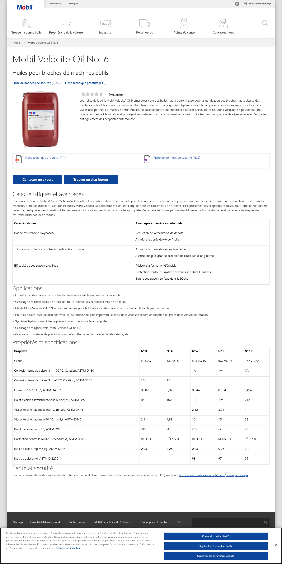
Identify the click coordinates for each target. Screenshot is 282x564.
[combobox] (231, 522)
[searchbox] (227, 522)
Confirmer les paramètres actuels (215, 556)
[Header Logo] (25, 5)
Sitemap (18, 522)
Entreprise (55, 3)
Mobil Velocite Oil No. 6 (43, 43)
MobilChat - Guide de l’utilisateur (113, 522)
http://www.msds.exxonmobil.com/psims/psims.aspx (213, 475)
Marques (73, 3)
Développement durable (154, 522)
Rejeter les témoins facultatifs (216, 546)
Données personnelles (68, 548)
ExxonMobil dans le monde (45, 522)
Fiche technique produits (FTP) (85, 83)
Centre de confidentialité (215, 536)
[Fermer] (276, 545)
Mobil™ (16, 43)
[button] (65, 26)
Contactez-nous (77, 522)
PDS (177, 522)
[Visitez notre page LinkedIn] (237, 4)
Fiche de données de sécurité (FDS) (35, 83)
